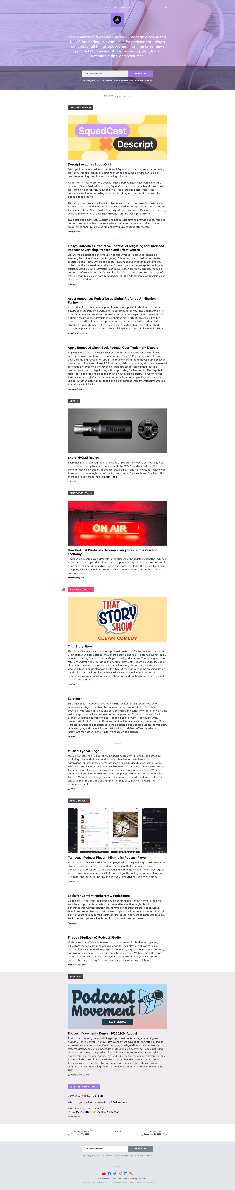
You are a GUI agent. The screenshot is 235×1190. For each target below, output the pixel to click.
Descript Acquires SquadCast (89, 164)
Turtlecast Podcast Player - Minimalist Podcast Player (107, 857)
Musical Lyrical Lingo (83, 751)
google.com (73, 881)
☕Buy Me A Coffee (79, 1112)
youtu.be (72, 481)
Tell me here (120, 1102)
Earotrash (75, 699)
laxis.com (72, 923)
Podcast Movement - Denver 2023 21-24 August (102, 1033)
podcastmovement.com (78, 1075)
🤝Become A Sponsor (106, 1112)
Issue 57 (117, 96)
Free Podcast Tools (105, 476)
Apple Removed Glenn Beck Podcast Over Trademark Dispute (113, 348)
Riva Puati (97, 1095)
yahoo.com (73, 284)
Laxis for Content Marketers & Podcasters (99, 896)
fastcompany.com (76, 578)
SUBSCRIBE (140, 73)
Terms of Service (142, 1182)
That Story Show (80, 646)
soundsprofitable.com (78, 333)
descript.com (74, 231)
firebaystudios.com (77, 965)
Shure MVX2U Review (84, 458)
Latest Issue (111, 7)
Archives (125, 7)
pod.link (71, 684)
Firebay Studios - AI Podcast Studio (94, 937)
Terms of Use (118, 1178)
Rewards (142, 1178)
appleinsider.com (76, 389)
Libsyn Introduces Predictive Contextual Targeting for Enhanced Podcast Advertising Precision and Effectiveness (116, 248)
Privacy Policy (131, 1178)
